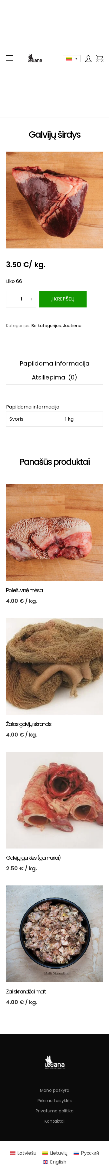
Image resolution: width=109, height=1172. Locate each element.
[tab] (32, 406)
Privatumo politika (55, 1111)
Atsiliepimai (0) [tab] (54, 377)
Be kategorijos (46, 326)
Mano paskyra (54, 1090)
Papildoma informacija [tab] (55, 363)
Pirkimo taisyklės (55, 1101)
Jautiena (72, 326)
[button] (9, 58)
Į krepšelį (62, 298)
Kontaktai (54, 1121)
